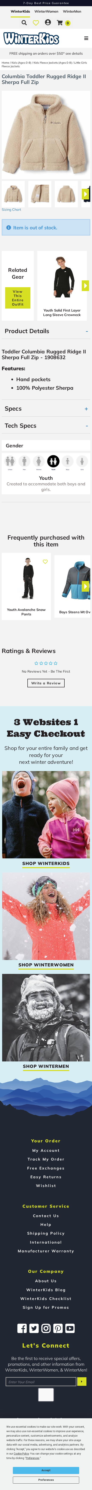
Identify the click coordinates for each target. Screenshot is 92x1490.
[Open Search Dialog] (24, 23)
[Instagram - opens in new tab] (46, 1328)
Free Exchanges (46, 1168)
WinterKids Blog (46, 1289)
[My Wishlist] (36, 23)
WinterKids (20, 11)
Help (46, 1224)
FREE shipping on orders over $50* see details (46, 53)
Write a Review (46, 683)
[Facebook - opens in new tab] (22, 1328)
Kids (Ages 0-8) (21, 62)
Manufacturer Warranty (46, 1250)
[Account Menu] (47, 23)
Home (5, 62)
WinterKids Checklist (46, 1298)
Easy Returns (46, 1176)
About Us (46, 1280)
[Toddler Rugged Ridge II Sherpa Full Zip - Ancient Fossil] (13, 192)
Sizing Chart (11, 209)
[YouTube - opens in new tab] (69, 1328)
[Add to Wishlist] (45, 559)
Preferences (46, 1479)
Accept (46, 1470)
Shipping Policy (46, 1233)
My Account (46, 1150)
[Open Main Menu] (77, 38)
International (46, 1242)
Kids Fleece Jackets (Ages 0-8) (53, 62)
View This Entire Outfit (18, 297)
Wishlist (46, 1185)
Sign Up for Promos (46, 1307)
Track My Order (46, 1159)
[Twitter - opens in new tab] (34, 1328)
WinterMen (72, 11)
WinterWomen (46, 11)
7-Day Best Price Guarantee (46, 3)
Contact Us (46, 1215)
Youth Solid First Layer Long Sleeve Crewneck (62, 312)
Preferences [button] (32, 1458)
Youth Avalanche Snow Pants (26, 611)
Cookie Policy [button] (21, 1453)
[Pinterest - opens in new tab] (57, 1328)
